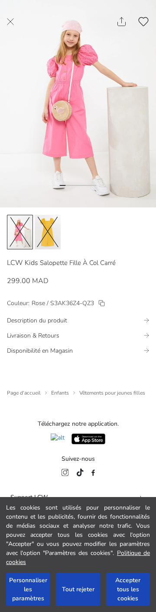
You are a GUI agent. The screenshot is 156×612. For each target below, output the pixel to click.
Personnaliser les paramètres (28, 589)
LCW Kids (22, 263)
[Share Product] (121, 21)
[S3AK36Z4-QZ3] (102, 303)
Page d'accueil (24, 392)
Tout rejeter (78, 589)
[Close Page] (10, 21)
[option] (20, 232)
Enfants (60, 392)
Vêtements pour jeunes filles (112, 392)
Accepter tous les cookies (127, 589)
